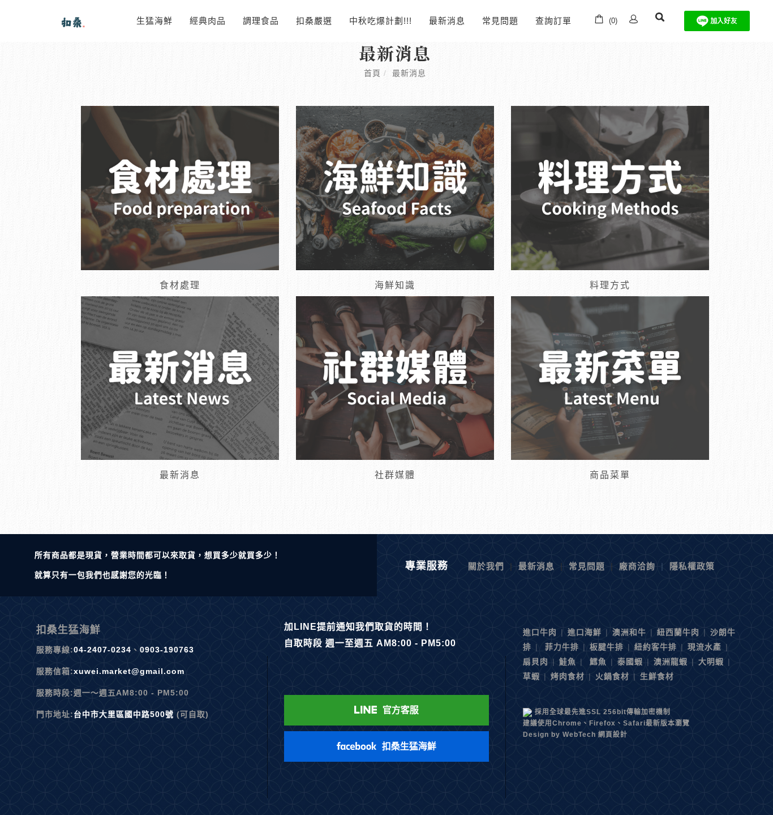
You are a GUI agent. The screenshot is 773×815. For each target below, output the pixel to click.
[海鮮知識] (395, 187)
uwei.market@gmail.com (131, 671)
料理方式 (610, 285)
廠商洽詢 (637, 566)
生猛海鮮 (154, 20)
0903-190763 (167, 649)
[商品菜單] (610, 377)
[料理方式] (610, 187)
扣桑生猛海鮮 (409, 746)
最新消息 (447, 20)
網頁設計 (613, 735)
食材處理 (180, 285)
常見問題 (500, 20)
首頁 (372, 73)
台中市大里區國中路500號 (124, 714)
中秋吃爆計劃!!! (380, 20)
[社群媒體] (395, 377)
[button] (660, 21)
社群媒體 (395, 475)
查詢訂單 (553, 20)
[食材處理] (180, 187)
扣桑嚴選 (314, 20)
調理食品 (261, 20)
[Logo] (71, 20)
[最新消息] (180, 377)
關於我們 (486, 566)
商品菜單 (610, 475)
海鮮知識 (395, 285)
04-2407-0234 (102, 649)
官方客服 (401, 710)
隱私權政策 (692, 566)
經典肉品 (208, 20)
